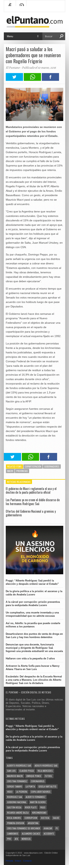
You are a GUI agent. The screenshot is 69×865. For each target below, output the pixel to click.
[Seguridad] (34, 573)
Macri (10, 471)
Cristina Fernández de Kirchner (23, 828)
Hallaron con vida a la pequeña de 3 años (30, 658)
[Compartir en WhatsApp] (32, 79)
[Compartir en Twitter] (14, 79)
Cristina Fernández (17, 781)
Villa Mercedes (45, 770)
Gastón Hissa (14, 807)
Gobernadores (51, 466)
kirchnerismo (39, 812)
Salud (56, 817)
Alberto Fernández (35, 797)
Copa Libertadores (40, 791)
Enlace (18, 861)
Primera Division (15, 823)
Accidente (49, 833)
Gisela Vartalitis (47, 786)
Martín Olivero (38, 802)
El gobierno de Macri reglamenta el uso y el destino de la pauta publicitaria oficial (31, 490)
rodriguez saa (14, 797)
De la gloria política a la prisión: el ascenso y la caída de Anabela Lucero (34, 593)
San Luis (11, 770)
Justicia (45, 817)
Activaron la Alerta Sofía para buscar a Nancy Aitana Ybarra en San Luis (32, 667)
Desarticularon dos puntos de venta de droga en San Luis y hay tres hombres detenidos (34, 635)
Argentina (33, 823)
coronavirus (37, 781)
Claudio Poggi (26, 770)
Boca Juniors (14, 817)
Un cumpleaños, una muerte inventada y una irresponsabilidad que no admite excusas (32, 614)
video (9, 791)
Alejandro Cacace (31, 833)
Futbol (48, 776)
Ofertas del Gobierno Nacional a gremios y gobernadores (31, 513)
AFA (16, 838)
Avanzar (48, 828)
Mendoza (26, 838)
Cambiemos (12, 833)
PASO (42, 807)
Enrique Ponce (33, 776)
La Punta (30, 786)
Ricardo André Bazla (18, 812)
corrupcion (31, 817)
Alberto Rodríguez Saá (19, 765)
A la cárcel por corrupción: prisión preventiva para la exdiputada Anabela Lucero (33, 603)
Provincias (22, 471)
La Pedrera (21, 791)
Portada (9, 861)
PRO (9, 838)
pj (57, 828)
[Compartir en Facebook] (50, 79)
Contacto (27, 861)
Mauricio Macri (15, 776)
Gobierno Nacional (16, 802)
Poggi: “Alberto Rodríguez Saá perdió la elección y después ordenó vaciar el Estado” (32, 582)
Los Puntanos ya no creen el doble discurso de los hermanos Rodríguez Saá (33, 502)
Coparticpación (33, 466)
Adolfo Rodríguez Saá (46, 765)
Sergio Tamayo (14, 786)
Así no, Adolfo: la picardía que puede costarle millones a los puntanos (33, 625)
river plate (31, 807)
